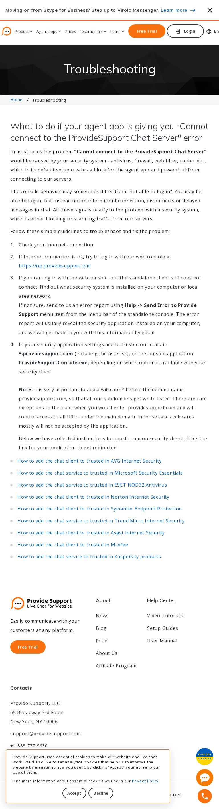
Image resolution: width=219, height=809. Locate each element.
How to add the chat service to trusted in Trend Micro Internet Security (101, 521)
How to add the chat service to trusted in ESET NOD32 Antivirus (92, 485)
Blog (101, 628)
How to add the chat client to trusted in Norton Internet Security (93, 497)
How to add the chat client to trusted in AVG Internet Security (89, 461)
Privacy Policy (145, 780)
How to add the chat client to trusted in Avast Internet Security (91, 533)
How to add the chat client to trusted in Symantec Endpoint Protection (99, 509)
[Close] (210, 9)
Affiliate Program (116, 666)
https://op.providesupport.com (55, 266)
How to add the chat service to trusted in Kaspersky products (89, 556)
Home (16, 99)
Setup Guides (162, 628)
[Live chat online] (204, 777)
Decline (100, 793)
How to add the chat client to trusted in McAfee (72, 545)
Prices (70, 31)
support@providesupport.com (45, 733)
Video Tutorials (165, 615)
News (102, 615)
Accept (74, 793)
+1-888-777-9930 (29, 745)
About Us (106, 653)
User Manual (162, 641)
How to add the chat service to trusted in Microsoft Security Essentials (100, 473)
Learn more (174, 10)
